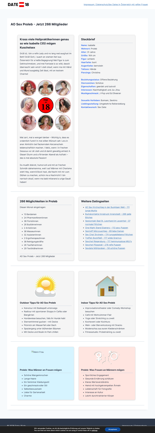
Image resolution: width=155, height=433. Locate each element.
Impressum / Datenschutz (96, 4)
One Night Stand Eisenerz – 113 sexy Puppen (106, 228)
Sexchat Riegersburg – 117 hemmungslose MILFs (108, 241)
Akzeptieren (112, 429)
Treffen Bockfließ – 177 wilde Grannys (103, 238)
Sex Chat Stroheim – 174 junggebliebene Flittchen (109, 234)
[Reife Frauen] (46, 105)
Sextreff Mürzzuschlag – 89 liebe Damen (104, 231)
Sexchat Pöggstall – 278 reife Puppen (103, 245)
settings (94, 430)
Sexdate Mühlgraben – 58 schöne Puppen (105, 248)
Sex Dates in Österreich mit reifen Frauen (128, 4)
